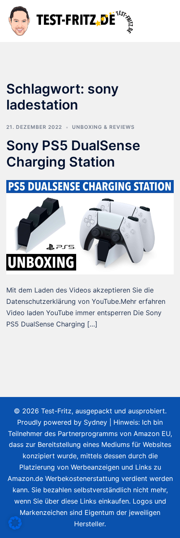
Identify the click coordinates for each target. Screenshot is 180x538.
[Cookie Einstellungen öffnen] (15, 527)
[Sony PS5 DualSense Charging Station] (90, 226)
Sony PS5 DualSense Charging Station (73, 153)
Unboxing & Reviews (103, 127)
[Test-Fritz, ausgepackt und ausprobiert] (71, 20)
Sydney (95, 422)
